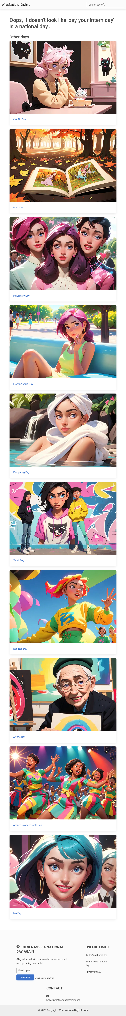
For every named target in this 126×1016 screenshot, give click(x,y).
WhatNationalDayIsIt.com (73, 1010)
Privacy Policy (93, 971)
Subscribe (25, 977)
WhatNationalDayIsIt (16, 4)
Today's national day (96, 955)
